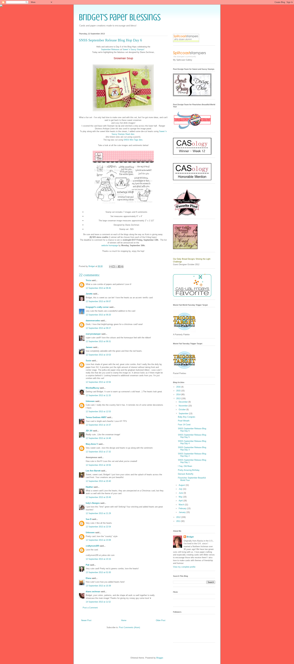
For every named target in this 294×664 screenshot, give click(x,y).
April (181, 500)
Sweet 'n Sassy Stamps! (133, 49)
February (183, 508)
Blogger (159, 658)
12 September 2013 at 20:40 (98, 481)
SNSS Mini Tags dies (133, 140)
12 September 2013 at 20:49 (98, 497)
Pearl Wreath (183, 421)
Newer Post (86, 620)
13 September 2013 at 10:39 (98, 586)
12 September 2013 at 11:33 (98, 395)
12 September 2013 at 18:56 (98, 465)
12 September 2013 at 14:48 (98, 438)
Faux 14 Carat (184, 424)
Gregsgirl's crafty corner (97, 307)
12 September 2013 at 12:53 (98, 411)
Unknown (90, 401)
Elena (88, 578)
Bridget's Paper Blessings (120, 17)
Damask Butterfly (185, 474)
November (183, 406)
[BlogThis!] (113, 266)
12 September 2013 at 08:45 (98, 288)
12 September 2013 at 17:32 (98, 452)
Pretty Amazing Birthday (189, 470)
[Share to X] (116, 266)
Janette (89, 294)
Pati (87, 565)
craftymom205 (92, 546)
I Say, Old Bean (185, 466)
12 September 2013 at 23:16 (98, 559)
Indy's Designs (93, 503)
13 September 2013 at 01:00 (98, 572)
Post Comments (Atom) (129, 627)
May (181, 497)
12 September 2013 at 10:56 (98, 382)
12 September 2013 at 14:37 (98, 425)
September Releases (110, 49)
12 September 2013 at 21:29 (98, 513)
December (183, 402)
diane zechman (93, 591)
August (182, 485)
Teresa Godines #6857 (96, 417)
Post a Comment (90, 607)
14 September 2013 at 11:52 (98, 602)
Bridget (190, 537)
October (182, 409)
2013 (178, 398)
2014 (178, 394)
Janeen (89, 347)
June (181, 493)
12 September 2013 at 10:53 (98, 355)
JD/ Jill (89, 431)
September (184, 413)
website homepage (109, 245)
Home (123, 620)
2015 (178, 391)
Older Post (160, 620)
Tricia (89, 280)
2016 (178, 387)
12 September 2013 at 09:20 (98, 315)
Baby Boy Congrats (186, 417)
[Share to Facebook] (119, 266)
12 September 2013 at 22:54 (98, 527)
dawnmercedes (93, 320)
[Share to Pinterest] (122, 266)
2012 (178, 517)
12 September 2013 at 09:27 (98, 328)
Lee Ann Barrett (93, 471)
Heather (89, 487)
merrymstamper (93, 334)
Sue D (88, 519)
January (182, 512)
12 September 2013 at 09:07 (98, 301)
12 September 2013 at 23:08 (98, 540)
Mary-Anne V (92, 444)
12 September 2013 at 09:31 (98, 341)
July (181, 489)
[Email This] (110, 266)
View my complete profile (184, 567)
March (182, 504)
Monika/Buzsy (92, 388)
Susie (88, 360)
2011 (178, 521)
